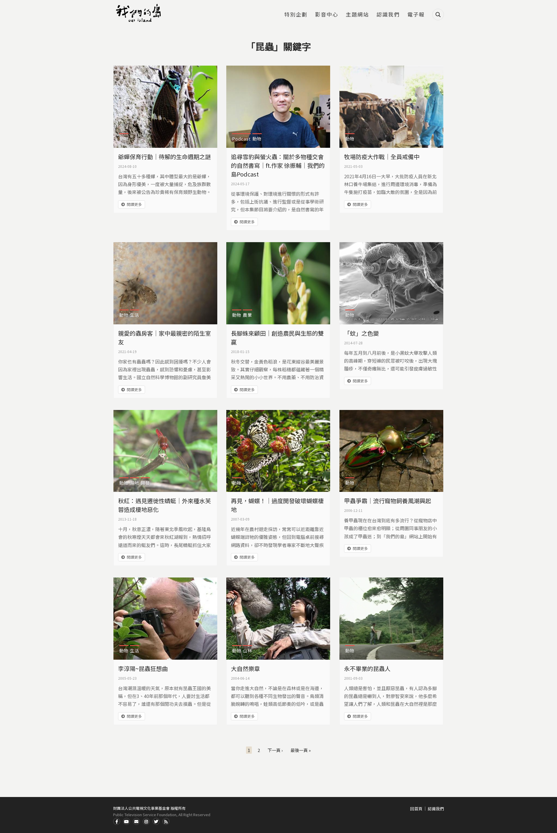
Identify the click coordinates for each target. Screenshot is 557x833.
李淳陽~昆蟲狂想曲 (143, 668)
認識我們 (388, 15)
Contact (136, 821)
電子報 (416, 15)
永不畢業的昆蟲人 (367, 668)
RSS (165, 821)
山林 (247, 650)
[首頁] (139, 13)
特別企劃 (296, 15)
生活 (134, 315)
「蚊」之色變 (361, 333)
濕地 (134, 483)
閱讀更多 (134, 204)
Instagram (146, 821)
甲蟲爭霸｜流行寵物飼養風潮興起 (387, 500)
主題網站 (357, 15)
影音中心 (326, 15)
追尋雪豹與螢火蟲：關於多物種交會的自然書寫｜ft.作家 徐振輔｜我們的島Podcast (278, 165)
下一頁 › (275, 750)
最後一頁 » (300, 750)
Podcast (241, 139)
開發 (145, 483)
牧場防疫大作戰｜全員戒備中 (381, 156)
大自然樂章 (245, 668)
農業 (247, 315)
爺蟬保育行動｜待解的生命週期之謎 (164, 156)
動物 (124, 139)
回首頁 (416, 809)
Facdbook (116, 821)
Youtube (126, 821)
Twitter (156, 821)
